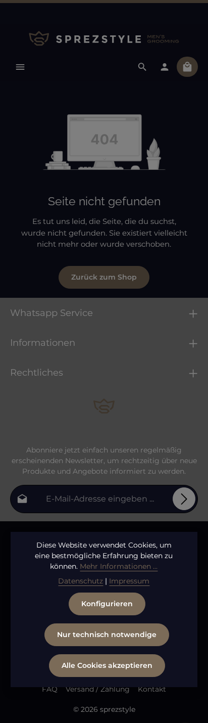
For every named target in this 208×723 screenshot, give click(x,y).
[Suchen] (142, 67)
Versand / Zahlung (98, 689)
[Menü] (20, 67)
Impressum (129, 580)
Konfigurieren (107, 603)
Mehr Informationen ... (119, 566)
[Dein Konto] (164, 67)
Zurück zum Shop (104, 277)
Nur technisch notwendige (107, 634)
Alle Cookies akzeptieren (107, 665)
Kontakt (152, 689)
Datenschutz (80, 580)
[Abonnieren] (184, 498)
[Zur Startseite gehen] (104, 38)
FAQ (50, 689)
